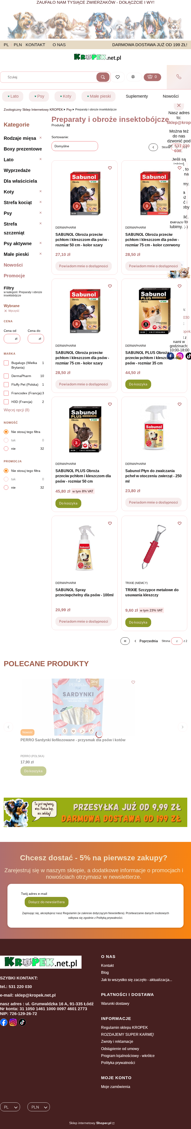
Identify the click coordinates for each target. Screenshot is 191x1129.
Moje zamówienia (115, 1087)
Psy (69, 109)
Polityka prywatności (118, 1063)
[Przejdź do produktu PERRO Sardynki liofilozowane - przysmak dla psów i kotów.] (78, 707)
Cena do (34, 331)
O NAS (59, 44)
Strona (166, 147)
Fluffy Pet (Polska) (24, 384)
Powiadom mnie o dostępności (83, 266)
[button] (102, 77)
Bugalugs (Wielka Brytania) (24, 365)
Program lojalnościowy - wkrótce (128, 1056)
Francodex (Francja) (26, 393)
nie (13, 448)
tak (13, 440)
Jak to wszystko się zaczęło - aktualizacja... (136, 980)
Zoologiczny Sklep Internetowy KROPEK (33, 109)
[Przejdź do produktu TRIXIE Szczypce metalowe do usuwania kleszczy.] (154, 548)
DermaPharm (21, 376)
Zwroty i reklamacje (117, 1041)
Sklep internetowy (90, 1123)
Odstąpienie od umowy (120, 1049)
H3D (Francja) (21, 402)
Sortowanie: (60, 137)
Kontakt (107, 966)
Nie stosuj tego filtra (25, 432)
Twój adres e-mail (34, 894)
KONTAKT (35, 44)
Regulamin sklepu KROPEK (124, 1027)
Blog (105, 973)
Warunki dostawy (115, 1003)
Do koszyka (138, 384)
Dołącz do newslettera (46, 902)
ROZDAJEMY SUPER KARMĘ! (127, 1034)
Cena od (10, 331)
